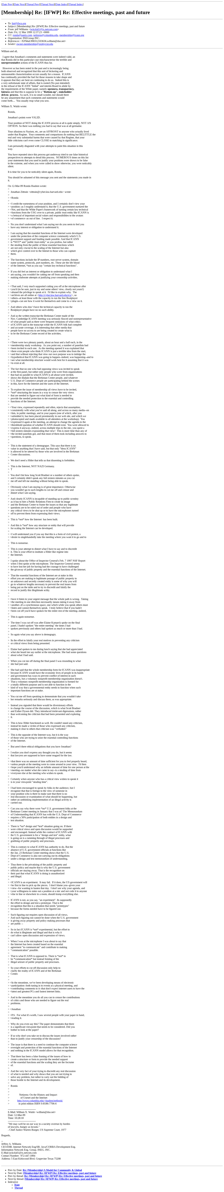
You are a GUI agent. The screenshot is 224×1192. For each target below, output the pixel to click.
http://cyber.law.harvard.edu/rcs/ (55, 295)
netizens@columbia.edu (45, 35)
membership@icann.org (71, 35)
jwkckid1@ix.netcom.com (44, 29)
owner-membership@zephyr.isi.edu (34, 44)
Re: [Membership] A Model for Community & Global (52, 1170)
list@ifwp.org (19, 23)
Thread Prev (32, 4)
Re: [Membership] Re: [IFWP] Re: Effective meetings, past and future (63, 1176)
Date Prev (7, 4)
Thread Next (47, 4)
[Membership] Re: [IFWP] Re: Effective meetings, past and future (59, 1173)
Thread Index (76, 4)
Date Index (61, 4)
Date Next (19, 4)
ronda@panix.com (22, 35)
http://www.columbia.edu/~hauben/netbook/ (40, 1100)
